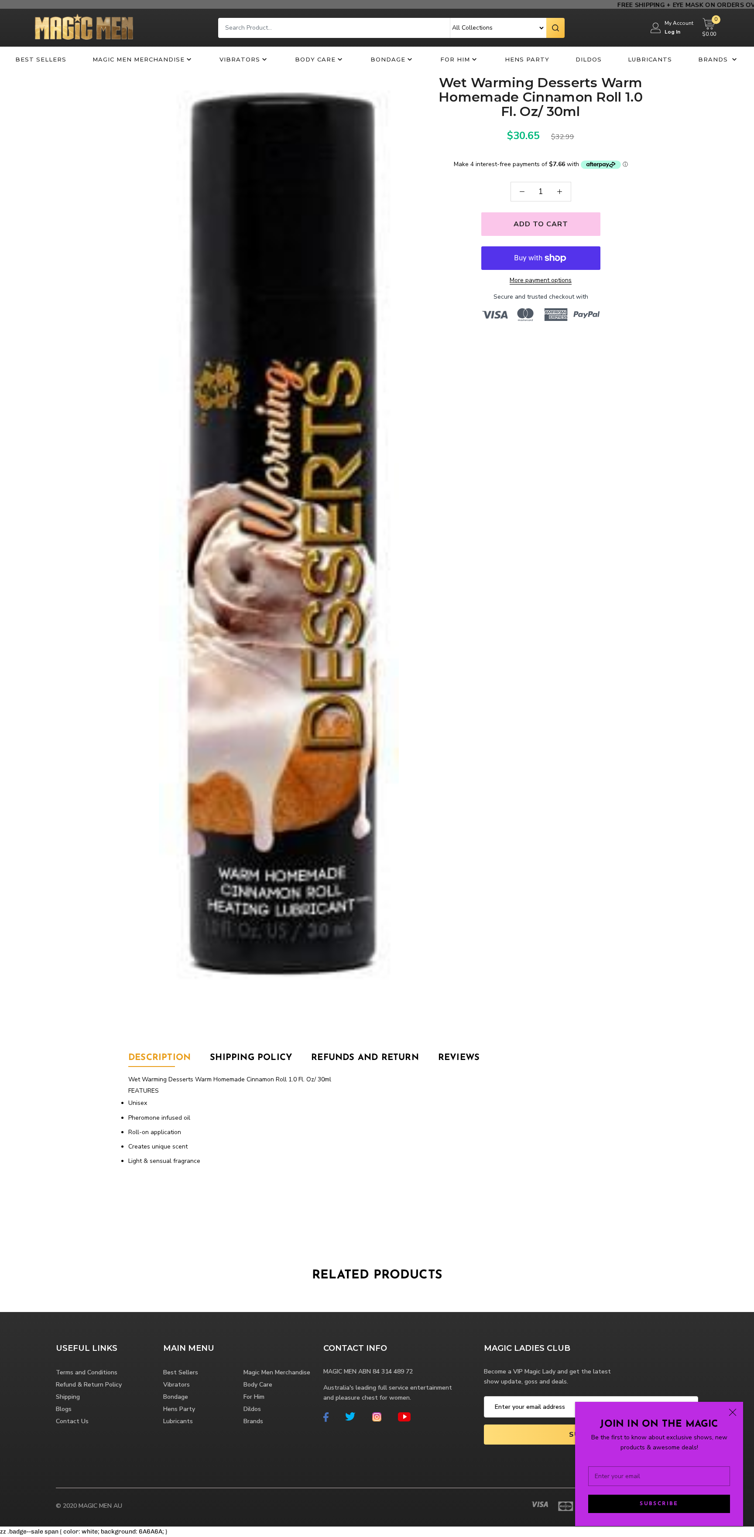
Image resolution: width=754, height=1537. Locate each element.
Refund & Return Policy (89, 1384)
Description (159, 1057)
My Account (679, 23)
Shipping (68, 1397)
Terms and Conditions (86, 1372)
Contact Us (72, 1421)
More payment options (541, 280)
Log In (672, 31)
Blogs (64, 1409)
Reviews (459, 1057)
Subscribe (659, 1503)
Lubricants (650, 59)
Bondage (387, 59)
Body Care (315, 59)
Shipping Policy (251, 1057)
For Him (455, 59)
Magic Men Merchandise (139, 59)
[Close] (733, 1412)
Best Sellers (40, 59)
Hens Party (527, 59)
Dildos (589, 59)
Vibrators (239, 59)
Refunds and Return (365, 1057)
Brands (714, 59)
